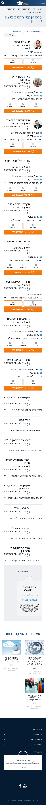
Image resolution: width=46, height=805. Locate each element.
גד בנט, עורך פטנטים (19, 319)
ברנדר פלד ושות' (21, 528)
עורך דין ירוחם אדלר (19, 204)
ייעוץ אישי (13, 63)
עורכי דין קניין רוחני (25, 9)
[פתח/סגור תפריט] (43, 3)
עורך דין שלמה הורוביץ (18, 281)
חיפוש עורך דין (37, 729)
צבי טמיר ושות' (22, 42)
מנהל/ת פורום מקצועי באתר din (25, 92)
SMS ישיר (33, 63)
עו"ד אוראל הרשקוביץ (18, 120)
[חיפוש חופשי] (3, 3)
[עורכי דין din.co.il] (23, 3)
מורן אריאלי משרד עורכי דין (17, 162)
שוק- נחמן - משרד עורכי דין (17, 398)
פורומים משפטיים (36, 739)
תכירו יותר (24, 767)
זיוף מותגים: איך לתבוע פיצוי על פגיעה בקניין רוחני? (34, 697)
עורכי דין (36, 9)
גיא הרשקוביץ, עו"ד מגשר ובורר (20, 78)
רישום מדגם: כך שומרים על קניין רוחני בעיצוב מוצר (11, 659)
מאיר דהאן (25, 420)
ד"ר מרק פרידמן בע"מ (18, 440)
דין (41, 9)
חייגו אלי (21, 67)
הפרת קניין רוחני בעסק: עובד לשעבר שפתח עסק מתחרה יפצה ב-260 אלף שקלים (34, 661)
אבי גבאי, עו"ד (22, 508)
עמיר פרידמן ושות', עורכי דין (20, 549)
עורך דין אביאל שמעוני (18, 360)
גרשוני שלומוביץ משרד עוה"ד (18, 461)
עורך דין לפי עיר (37, 734)
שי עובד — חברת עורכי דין (18, 242)
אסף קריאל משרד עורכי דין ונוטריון (17, 486)
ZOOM (36, 106)
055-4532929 (31, 599)
